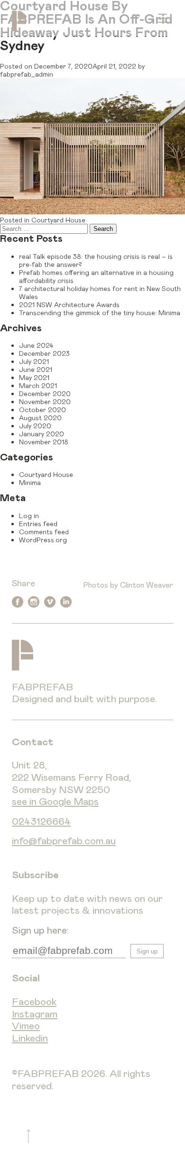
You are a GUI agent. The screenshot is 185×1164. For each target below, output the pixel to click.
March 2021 (38, 385)
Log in (29, 515)
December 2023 (44, 353)
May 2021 (34, 377)
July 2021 (34, 361)
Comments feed (44, 532)
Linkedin (30, 1038)
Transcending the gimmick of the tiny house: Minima (99, 313)
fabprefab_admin (26, 74)
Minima (30, 482)
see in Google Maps (55, 802)
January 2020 (41, 434)
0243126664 (41, 822)
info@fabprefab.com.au (64, 841)
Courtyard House (58, 220)
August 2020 (40, 418)
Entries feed (38, 524)
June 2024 (36, 345)
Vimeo (26, 1026)
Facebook (34, 1002)
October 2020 (42, 410)
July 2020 (35, 426)
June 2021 (35, 369)
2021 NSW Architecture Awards (69, 304)
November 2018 (43, 442)
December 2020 (45, 393)
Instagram (34, 1014)
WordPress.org (43, 540)
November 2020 (45, 401)
